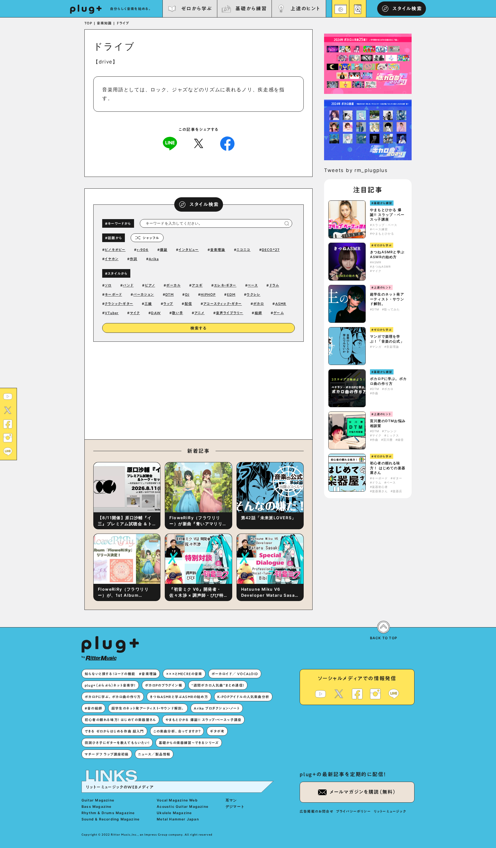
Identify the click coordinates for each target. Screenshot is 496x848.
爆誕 (163, 249)
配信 (188, 303)
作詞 (133, 258)
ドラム (274, 285)
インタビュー (189, 249)
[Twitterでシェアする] (198, 143)
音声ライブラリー (229, 312)
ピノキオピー (115, 249)
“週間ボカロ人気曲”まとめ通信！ (217, 685)
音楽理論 (217, 249)
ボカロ (258, 303)
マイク (135, 312)
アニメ (199, 312)
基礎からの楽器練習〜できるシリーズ (189, 742)
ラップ (168, 303)
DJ (187, 294)
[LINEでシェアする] (170, 143)
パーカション (143, 294)
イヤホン (112, 258)
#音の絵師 (93, 708)
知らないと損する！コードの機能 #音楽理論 (121, 673)
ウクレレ (253, 294)
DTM (169, 294)
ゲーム (278, 312)
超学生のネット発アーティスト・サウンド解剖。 (387, 299)
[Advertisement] (246, 389)
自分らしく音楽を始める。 (131, 8)
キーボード (113, 294)
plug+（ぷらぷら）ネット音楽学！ (110, 685)
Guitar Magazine (98, 800)
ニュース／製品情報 (154, 754)
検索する (198, 328)
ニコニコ (244, 249)
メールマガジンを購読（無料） (363, 791)
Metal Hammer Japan (178, 819)
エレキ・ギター (225, 285)
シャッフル (151, 237)
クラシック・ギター (119, 303)
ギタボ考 (217, 731)
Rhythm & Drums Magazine (108, 813)
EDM (231, 294)
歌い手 (177, 312)
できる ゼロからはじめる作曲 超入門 (114, 731)
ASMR (280, 303)
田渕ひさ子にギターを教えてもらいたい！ (117, 742)
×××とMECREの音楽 (184, 673)
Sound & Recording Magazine (111, 819)
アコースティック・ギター (222, 303)
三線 (148, 303)
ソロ (108, 285)
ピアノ (150, 285)
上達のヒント (305, 8)
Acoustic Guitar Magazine (182, 806)
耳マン (231, 800)
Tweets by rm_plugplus (356, 170)
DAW (156, 312)
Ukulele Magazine (174, 813)
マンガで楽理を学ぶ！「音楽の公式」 (387, 338)
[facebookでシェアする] (227, 143)
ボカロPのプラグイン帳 (163, 685)
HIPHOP (208, 294)
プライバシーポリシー (353, 811)
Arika (154, 258)
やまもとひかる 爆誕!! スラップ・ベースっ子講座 (387, 215)
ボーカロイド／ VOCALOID (235, 673)
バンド (128, 285)
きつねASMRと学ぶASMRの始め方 (387, 254)
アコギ (197, 285)
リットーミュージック (390, 811)
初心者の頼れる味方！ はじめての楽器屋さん (387, 468)
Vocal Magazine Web (177, 800)
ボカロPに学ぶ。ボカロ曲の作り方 (388, 381)
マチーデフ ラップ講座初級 (107, 754)
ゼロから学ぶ (196, 8)
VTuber (112, 312)
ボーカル (173, 285)
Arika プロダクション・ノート (216, 708)
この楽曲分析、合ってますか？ (177, 731)
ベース (253, 285)
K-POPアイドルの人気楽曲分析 (243, 696)
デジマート (235, 806)
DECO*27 (271, 249)
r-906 (143, 249)
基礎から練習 (250, 8)
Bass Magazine (97, 806)
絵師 (258, 312)
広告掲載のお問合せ (316, 811)
